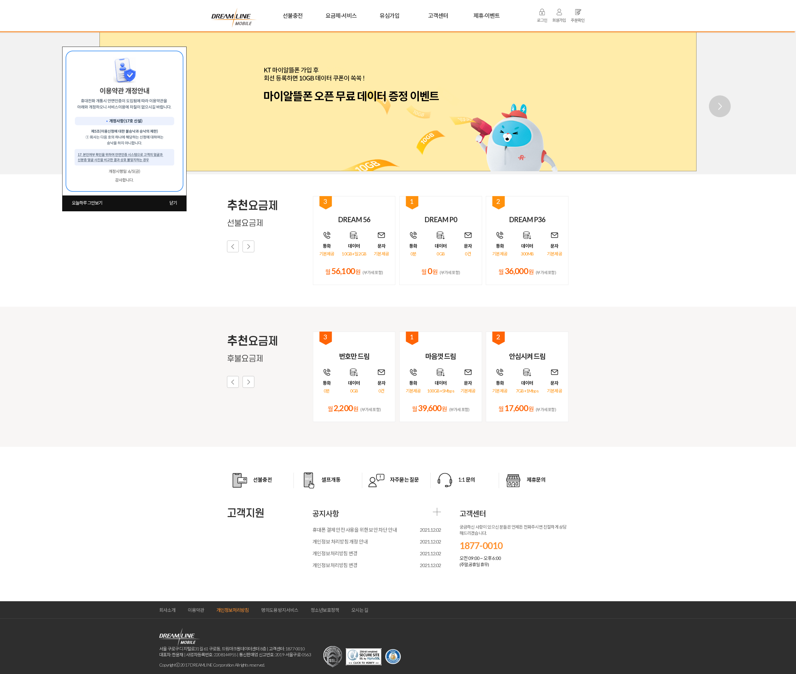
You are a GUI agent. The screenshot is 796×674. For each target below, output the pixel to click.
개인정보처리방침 (232, 610)
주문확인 (578, 20)
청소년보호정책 (325, 610)
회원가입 (559, 20)
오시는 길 (359, 610)
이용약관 (196, 610)
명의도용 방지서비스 (279, 610)
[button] (716, 102)
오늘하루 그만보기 (87, 202)
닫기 (173, 202)
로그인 (542, 20)
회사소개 (167, 610)
